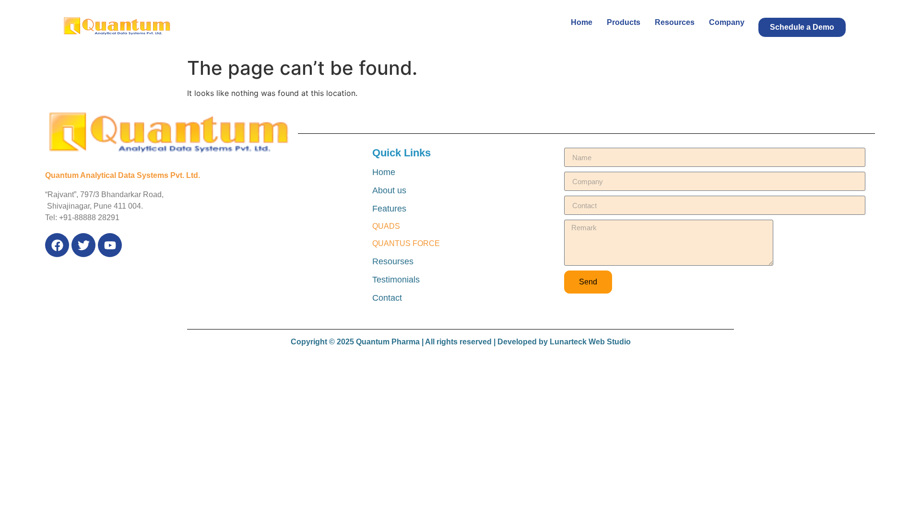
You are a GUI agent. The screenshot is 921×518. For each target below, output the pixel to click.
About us (389, 190)
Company (726, 22)
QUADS (386, 226)
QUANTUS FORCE (406, 243)
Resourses (392, 261)
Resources (675, 22)
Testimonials (396, 279)
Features (389, 208)
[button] (802, 27)
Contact (387, 298)
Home (581, 22)
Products (623, 22)
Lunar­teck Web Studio (590, 342)
